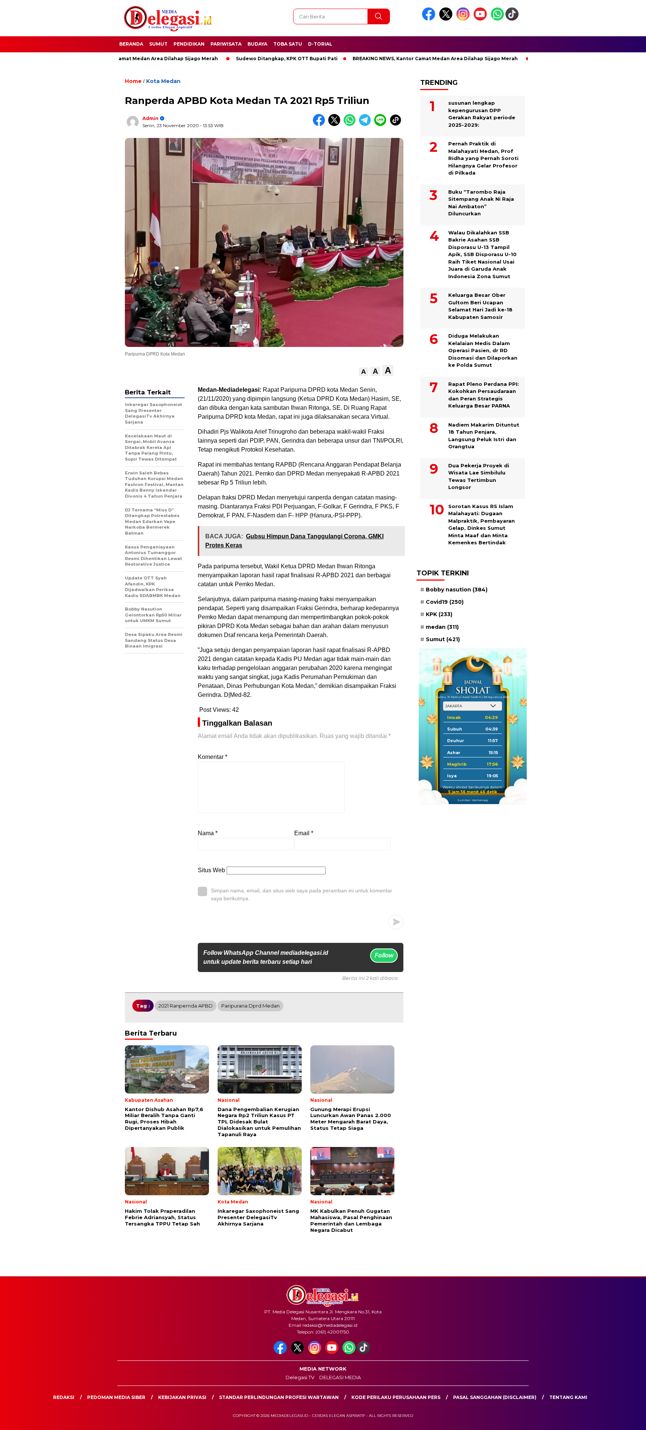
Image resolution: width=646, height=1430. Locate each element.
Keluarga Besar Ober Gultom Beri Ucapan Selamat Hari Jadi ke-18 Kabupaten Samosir (480, 306)
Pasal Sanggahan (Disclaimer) (494, 1397)
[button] (363, 372)
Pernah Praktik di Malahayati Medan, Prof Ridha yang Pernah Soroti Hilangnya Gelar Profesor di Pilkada (483, 158)
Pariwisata (226, 44)
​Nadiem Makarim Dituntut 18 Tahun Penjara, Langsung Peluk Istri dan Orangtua (483, 436)
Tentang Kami (568, 1397)
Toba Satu (287, 44)
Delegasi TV (300, 1377)
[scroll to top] (620, 1418)
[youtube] (481, 19)
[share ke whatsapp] (351, 124)
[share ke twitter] (336, 124)
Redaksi (63, 1397)
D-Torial (320, 44)
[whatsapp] (497, 19)
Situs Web (211, 870)
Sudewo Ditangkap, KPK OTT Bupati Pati (245, 58)
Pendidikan (188, 44)
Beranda (131, 44)
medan (442, 627)
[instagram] (464, 19)
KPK (439, 614)
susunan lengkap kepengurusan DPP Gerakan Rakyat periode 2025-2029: (481, 114)
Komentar (212, 757)
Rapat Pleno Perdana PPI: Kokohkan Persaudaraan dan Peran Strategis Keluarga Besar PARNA (483, 395)
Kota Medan (163, 81)
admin (150, 118)
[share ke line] (382, 124)
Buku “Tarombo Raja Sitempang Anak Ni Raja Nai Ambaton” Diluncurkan (481, 203)
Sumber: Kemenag (472, 800)
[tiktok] (513, 19)
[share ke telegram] (366, 124)
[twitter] (447, 19)
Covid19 (445, 602)
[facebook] (430, 19)
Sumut (158, 44)
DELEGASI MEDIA (340, 1377)
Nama (208, 833)
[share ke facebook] (320, 124)
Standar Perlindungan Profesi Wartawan (279, 1397)
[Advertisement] (566, 184)
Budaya (257, 44)
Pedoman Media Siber (116, 1397)
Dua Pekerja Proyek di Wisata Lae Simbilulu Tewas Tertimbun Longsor (478, 476)
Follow (384, 955)
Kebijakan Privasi (182, 1397)
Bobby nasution (456, 589)
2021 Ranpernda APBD (186, 1006)
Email (303, 833)
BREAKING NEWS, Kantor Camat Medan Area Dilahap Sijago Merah (393, 58)
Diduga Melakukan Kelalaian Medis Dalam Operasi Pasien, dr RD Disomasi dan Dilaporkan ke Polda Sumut (482, 350)
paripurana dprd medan (250, 1006)
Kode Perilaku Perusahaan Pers (395, 1397)
